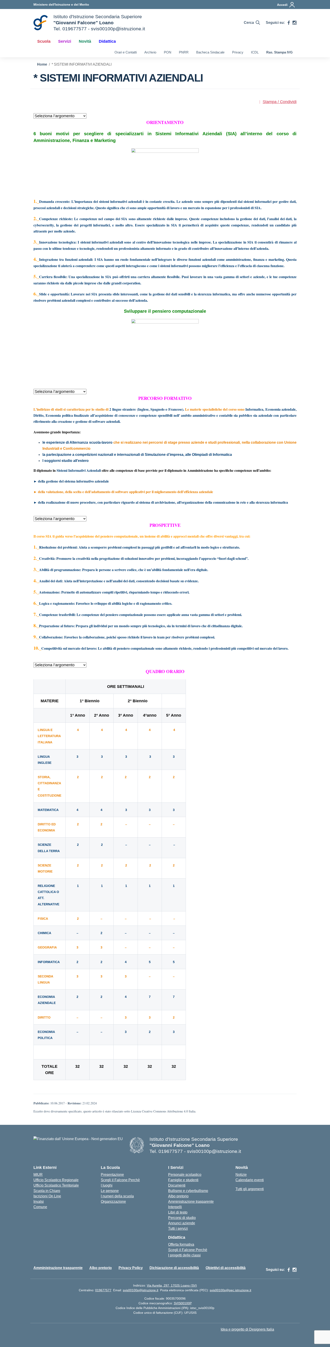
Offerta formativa (181, 1244)
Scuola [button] (44, 41)
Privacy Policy (131, 1268)
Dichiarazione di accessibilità (174, 1268)
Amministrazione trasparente (191, 1201)
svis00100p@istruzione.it (140, 1290)
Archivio (150, 52)
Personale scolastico (184, 1174)
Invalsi (38, 1201)
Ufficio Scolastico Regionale (56, 1180)
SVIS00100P (183, 1303)
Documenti (176, 1185)
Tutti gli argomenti (249, 1189)
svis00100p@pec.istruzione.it (230, 1290)
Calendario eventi (249, 1180)
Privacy (237, 52)
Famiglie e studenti (183, 1180)
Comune (40, 1207)
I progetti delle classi (184, 1255)
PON (167, 52)
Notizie (241, 1174)
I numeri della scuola (117, 1196)
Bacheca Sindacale (210, 52)
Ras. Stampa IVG (279, 52)
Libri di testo (177, 1212)
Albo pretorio (178, 1196)
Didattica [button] (107, 41)
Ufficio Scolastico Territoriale (56, 1185)
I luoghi (106, 1185)
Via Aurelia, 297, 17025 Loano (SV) (172, 1285)
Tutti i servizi (178, 1228)
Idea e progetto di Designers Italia (247, 1329)
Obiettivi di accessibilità (226, 1268)
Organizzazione (113, 1201)
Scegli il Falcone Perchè (120, 1180)
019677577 (103, 1290)
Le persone (110, 1191)
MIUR (38, 1174)
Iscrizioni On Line (47, 1196)
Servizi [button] (64, 41)
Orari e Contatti (125, 52)
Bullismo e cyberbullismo (188, 1191)
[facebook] (289, 23)
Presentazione (112, 1174)
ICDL (255, 52)
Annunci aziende (181, 1223)
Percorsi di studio (182, 1218)
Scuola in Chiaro (46, 1191)
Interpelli (175, 1207)
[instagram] (295, 23)
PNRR (184, 52)
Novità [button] (85, 41)
